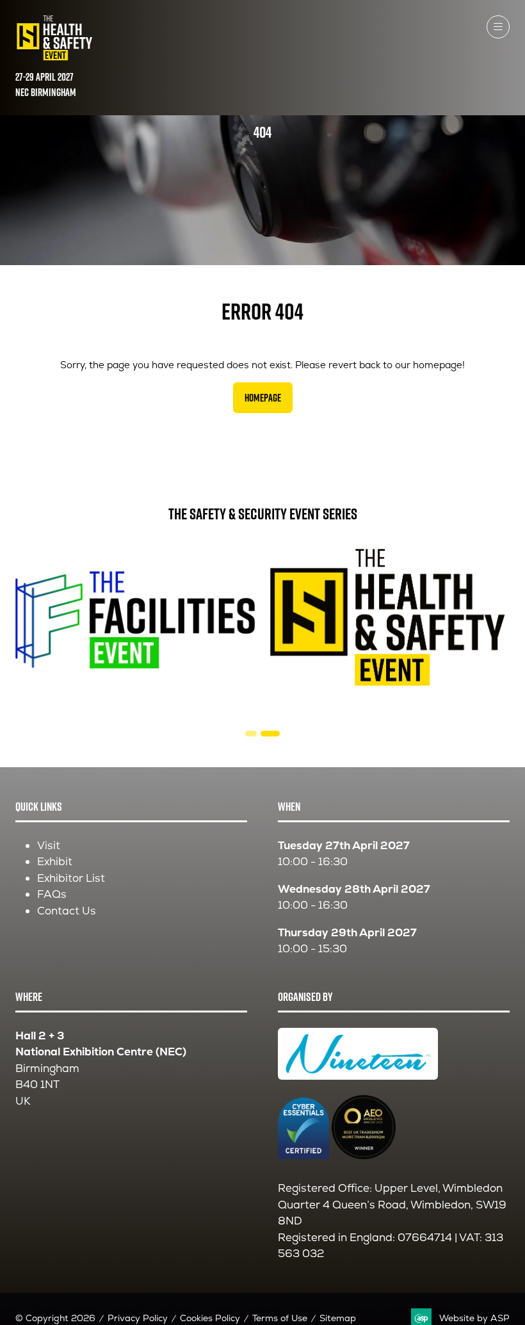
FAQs (52, 894)
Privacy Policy (138, 1318)
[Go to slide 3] (270, 733)
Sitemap (337, 1318)
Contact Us (66, 911)
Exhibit (54, 861)
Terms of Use (279, 1318)
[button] (498, 26)
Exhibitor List (71, 878)
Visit (48, 845)
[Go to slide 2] (251, 733)
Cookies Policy (210, 1318)
